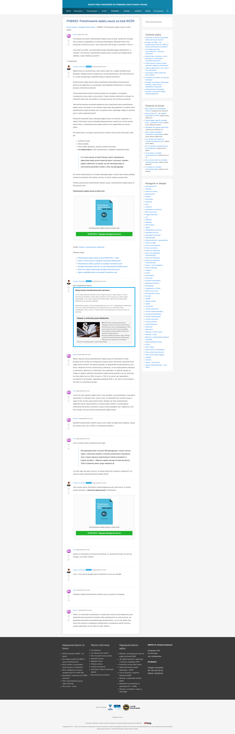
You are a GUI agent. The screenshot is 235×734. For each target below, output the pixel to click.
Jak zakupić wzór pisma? (100, 653)
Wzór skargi (149, 347)
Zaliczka (148, 360)
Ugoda (147, 304)
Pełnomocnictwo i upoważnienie (156, 240)
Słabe (68, 45)
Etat (146, 204)
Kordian (75, 34)
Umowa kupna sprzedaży (154, 311)
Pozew (147, 273)
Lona (74, 549)
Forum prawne (92, 11)
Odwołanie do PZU (151, 232)
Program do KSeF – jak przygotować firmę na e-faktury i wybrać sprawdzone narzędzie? (157, 44)
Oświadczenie (150, 238)
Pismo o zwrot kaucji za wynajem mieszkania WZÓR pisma (99, 261)
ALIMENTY (138, 11)
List (146, 217)
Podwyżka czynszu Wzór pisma (130, 664)
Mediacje (148, 222)
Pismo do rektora (151, 248)
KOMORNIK (115, 11)
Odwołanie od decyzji (152, 235)
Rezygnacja (149, 286)
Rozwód (148, 296)
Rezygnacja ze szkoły (152, 288)
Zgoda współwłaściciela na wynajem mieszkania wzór (97, 272)
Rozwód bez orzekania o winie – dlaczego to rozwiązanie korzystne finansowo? (156, 58)
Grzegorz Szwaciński (79, 66)
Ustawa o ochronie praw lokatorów (91, 247)
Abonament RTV (151, 186)
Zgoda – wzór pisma (152, 362)
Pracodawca (149, 275)
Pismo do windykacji (152, 258)
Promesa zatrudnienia (152, 280)
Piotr (74, 391)
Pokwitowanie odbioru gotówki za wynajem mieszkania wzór (100, 264)
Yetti (74, 438)
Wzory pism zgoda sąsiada (154, 355)
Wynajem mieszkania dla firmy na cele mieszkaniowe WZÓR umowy (103, 266)
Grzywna (148, 207)
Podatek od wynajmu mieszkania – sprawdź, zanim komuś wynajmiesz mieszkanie (157, 84)
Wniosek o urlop (151, 334)
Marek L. (75, 610)
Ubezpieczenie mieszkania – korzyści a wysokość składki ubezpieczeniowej (155, 91)
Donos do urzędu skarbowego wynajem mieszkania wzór (99, 269)
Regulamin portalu (97, 658)
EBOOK (147, 11)
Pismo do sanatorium (152, 250)
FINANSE (127, 11)
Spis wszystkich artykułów (100, 675)
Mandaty (148, 220)
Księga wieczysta (151, 214)
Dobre (68, 39)
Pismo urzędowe (151, 268)
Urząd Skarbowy (151, 324)
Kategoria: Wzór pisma (87, 27)
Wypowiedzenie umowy (153, 342)
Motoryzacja (149, 225)
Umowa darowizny (151, 309)
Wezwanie (148, 327)
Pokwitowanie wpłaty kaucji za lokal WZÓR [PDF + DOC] (98, 258)
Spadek (148, 298)
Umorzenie (149, 306)
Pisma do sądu (150, 243)
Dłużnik (148, 196)
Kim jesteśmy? (158, 11)
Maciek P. (75, 418)
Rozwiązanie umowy (152, 293)
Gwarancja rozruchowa (153, 209)
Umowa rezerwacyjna (152, 316)
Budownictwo (150, 194)
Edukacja (148, 202)
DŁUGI (104, 11)
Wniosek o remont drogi (153, 332)
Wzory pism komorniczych (154, 352)
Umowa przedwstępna (153, 314)
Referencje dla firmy (152, 283)
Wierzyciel (149, 329)
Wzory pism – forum (69, 686)
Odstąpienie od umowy (153, 230)
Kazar (74, 590)
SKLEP (68, 11)
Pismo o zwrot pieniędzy (154, 265)
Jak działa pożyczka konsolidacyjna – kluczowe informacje (154, 51)
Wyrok (147, 344)
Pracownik (149, 278)
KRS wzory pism (151, 212)
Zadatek (148, 357)
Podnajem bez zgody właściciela (156, 127)
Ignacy (75, 354)
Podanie (148, 270)
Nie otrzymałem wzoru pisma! (101, 656)
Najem (147, 227)
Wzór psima (78, 11)
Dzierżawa (149, 199)
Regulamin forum (97, 661)
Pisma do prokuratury (152, 245)
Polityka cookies (96, 664)
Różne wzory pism (151, 291)
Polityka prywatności (98, 667)
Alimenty (148, 189)
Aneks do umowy (151, 191)
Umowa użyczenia (151, 319)
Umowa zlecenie (151, 322)
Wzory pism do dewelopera (155, 349)
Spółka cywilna (150, 301)
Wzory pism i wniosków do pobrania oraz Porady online (117, 4)
